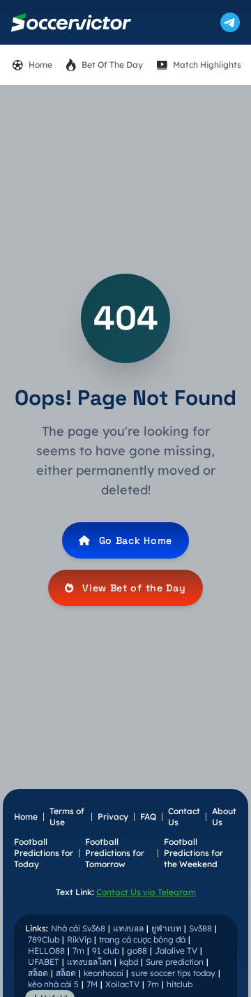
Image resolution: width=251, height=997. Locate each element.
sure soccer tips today (173, 973)
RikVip (79, 939)
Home (26, 816)
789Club (43, 939)
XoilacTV (122, 984)
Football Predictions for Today (43, 852)
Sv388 (200, 928)
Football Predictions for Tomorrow (114, 852)
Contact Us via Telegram (146, 892)
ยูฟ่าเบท (166, 928)
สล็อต (38, 973)
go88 (137, 950)
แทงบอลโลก (89, 962)
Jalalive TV (176, 950)
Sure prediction (175, 962)
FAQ (148, 816)
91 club (105, 950)
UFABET (43, 962)
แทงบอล (128, 928)
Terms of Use (67, 816)
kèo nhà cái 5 (53, 984)
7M (92, 984)
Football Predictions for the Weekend (193, 852)
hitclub (179, 984)
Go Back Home (135, 540)
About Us (224, 816)
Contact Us (184, 816)
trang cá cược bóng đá (142, 939)
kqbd (128, 962)
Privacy (113, 816)
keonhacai (103, 973)
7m (78, 950)
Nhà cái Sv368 (78, 928)
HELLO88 (46, 950)
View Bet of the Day (133, 588)
